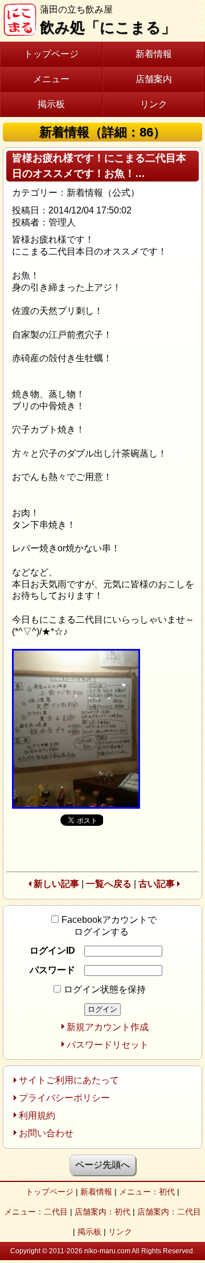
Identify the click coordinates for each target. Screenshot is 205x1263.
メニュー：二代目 (36, 1211)
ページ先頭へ (102, 1164)
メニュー (51, 79)
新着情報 (154, 54)
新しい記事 (56, 884)
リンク (153, 104)
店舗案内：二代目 (169, 1211)
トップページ (51, 54)
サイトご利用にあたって (69, 1080)
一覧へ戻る (109, 884)
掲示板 (51, 104)
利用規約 (37, 1115)
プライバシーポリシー (64, 1098)
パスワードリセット (108, 1045)
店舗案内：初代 (102, 1211)
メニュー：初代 (147, 1191)
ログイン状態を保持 (105, 989)
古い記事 (156, 884)
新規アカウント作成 (108, 1027)
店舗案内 (154, 79)
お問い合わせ (46, 1133)
